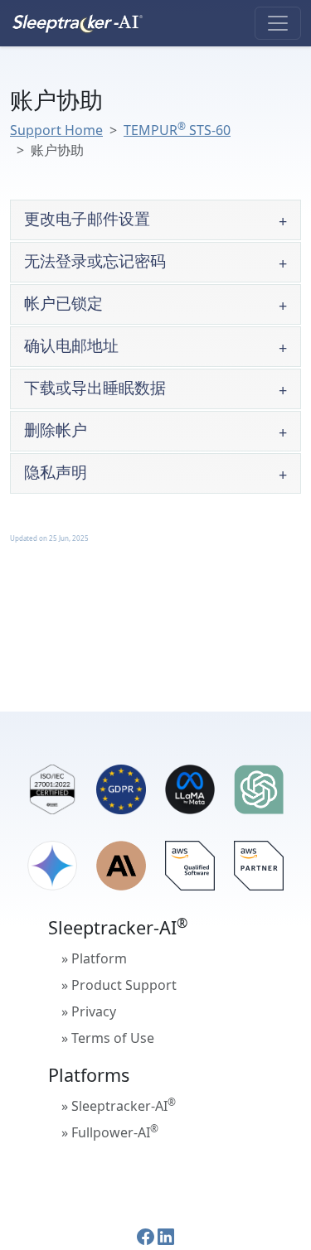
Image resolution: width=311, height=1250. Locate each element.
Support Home (56, 130)
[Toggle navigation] (278, 23)
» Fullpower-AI (109, 1131)
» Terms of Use (107, 1038)
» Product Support (119, 985)
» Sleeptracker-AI (118, 1105)
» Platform (94, 958)
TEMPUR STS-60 (177, 130)
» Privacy (88, 1011)
